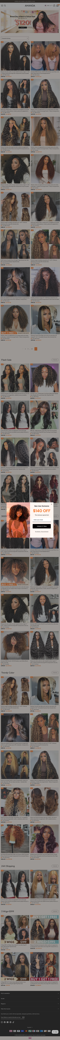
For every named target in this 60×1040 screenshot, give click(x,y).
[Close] (51, 504)
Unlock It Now (42, 526)
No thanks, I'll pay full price (41, 531)
